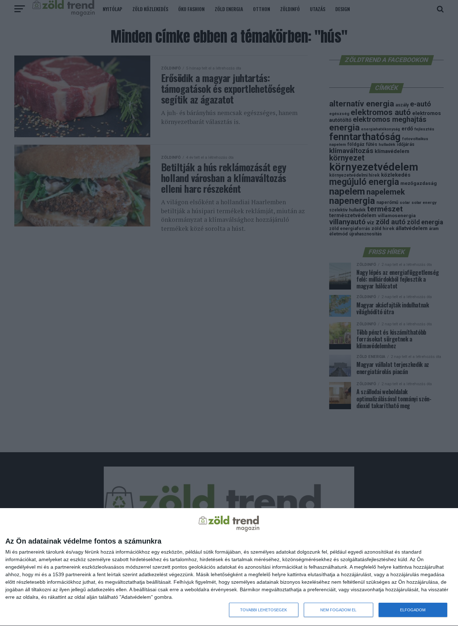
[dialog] (229, 567)
